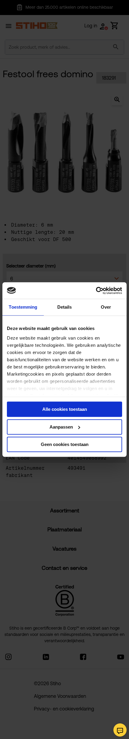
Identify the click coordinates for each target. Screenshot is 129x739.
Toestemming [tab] (23, 307)
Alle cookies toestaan (64, 409)
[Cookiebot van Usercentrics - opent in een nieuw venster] (96, 291)
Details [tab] (64, 307)
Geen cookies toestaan (64, 444)
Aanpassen (61, 426)
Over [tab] (106, 307)
